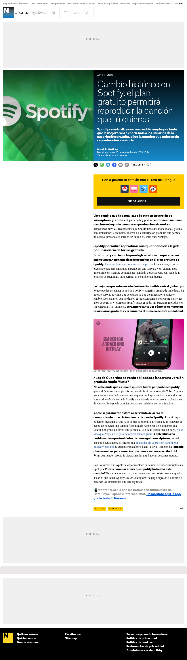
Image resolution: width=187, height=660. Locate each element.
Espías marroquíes (142, 4)
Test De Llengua (39, 4)
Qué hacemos (26, 638)
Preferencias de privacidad (145, 646)
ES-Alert (125, 4)
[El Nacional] (8, 638)
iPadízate (100, 509)
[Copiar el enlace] (127, 165)
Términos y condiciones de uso (147, 634)
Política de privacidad (141, 638)
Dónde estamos (28, 642)
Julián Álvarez (164, 4)
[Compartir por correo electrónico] (120, 165)
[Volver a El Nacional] (39, 12)
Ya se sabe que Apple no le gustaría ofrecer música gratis (138, 431)
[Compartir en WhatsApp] (102, 165)
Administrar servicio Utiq (144, 650)
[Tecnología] (8, 12)
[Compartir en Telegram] (108, 165)
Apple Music (115, 509)
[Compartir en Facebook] (114, 165)
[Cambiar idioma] (76, 12)
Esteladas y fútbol (108, 4)
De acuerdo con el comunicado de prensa (129, 264)
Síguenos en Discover (15, 4)
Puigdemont (58, 4)
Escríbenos (73, 634)
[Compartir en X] (96, 165)
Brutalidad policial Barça (81, 4)
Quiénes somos (27, 634)
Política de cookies (139, 642)
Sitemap (71, 638)
